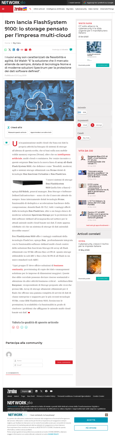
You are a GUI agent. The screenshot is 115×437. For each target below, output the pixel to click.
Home (7, 43)
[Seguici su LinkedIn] (36, 391)
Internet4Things (107, 9)
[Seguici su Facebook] (46, 391)
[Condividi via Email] (26, 49)
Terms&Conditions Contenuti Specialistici (74, 396)
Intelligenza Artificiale (55, 9)
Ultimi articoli (39, 9)
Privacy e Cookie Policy (46, 396)
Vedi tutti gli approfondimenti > (97, 225)
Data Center (93, 9)
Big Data (69, 9)
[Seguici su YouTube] (51, 391)
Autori (16, 396)
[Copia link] (22, 49)
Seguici (25, 391)
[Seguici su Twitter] (41, 391)
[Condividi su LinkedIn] (13, 49)
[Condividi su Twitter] (9, 49)
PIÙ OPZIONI (91, 427)
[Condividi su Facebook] (18, 49)
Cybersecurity (81, 9)
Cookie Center (98, 396)
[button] (6, 9)
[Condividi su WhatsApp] (5, 49)
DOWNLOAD (102, 65)
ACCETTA (91, 419)
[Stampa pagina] (30, 49)
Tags (23, 396)
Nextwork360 (12, 406)
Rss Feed (30, 396)
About (9, 396)
